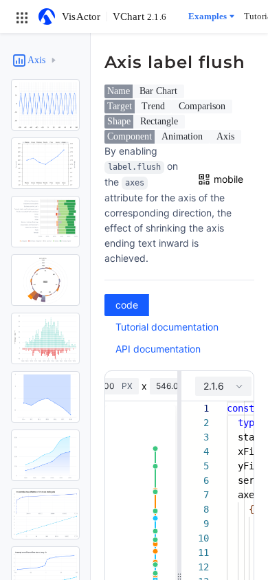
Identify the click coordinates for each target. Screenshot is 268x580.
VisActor (81, 16)
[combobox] (223, 386)
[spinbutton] (173, 386)
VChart (139, 16)
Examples (207, 16)
